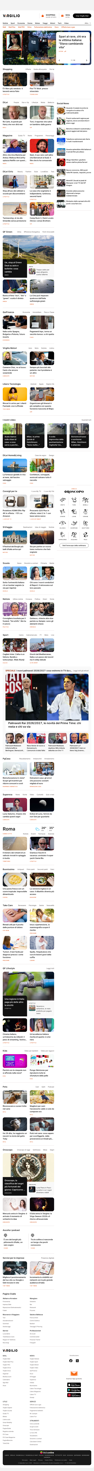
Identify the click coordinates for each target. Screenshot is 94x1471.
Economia (21, 23)
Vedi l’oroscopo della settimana (74, 545)
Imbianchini (37, 759)
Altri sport (34, 662)
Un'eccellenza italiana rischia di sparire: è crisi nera (40, 1037)
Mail (4, 27)
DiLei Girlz (8, 171)
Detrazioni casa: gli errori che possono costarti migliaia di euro (41, 781)
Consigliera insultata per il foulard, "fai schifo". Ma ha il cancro (14, 621)
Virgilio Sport (34, 1362)
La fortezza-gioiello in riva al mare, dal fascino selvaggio (14, 477)
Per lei (52, 69)
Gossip (32, 1397)
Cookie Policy (49, 1460)
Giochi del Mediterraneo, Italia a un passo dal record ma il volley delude (41, 657)
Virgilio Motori (10, 348)
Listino (51, 348)
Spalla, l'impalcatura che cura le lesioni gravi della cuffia (40, 954)
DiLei (5, 102)
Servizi (5, 1331)
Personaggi (50, 136)
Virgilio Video (34, 1368)
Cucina (5, 897)
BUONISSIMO (85, 1455)
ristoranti (33, 1307)
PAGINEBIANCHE (49, 1455)
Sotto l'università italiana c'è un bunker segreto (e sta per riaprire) (13, 585)
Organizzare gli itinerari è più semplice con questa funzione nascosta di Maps (42, 406)
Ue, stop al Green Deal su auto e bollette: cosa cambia (13, 267)
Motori (52, 23)
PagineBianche (7, 1440)
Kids (5, 1051)
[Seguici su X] (77, 1360)
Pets (5, 1087)
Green (7, 275)
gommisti (6, 1323)
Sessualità (50, 905)
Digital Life (50, 384)
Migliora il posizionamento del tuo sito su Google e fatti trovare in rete (14, 1280)
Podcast (51, 1087)
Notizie (5, 23)
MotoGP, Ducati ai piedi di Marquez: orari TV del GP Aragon (76, 183)
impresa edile (7, 1304)
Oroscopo (7, 1150)
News (30, 136)
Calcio (21, 635)
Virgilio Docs (7, 1371)
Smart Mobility (7, 1422)
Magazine (7, 135)
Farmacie (41, 834)
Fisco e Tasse (49, 312)
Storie (52, 599)
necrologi (6, 1343)
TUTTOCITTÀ (58, 1455)
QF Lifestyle (9, 968)
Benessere (22, 905)
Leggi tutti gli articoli (80, 671)
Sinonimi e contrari (31, 563)
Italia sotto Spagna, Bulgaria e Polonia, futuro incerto (14, 334)
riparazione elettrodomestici (12, 1307)
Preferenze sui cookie (61, 1460)
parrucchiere (34, 1317)
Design (51, 455)
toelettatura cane (8, 1337)
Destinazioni (27, 527)
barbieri (32, 1323)
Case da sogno (40, 455)
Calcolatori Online (35, 1441)
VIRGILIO (12, 1455)
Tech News (6, 409)
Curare (32, 960)
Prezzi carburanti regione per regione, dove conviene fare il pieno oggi (77, 120)
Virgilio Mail (6, 1359)
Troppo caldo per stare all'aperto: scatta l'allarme (42, 272)
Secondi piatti (42, 869)
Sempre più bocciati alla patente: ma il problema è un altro (41, 370)
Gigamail (5, 1374)
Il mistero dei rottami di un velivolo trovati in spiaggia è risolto (14, 855)
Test (52, 172)
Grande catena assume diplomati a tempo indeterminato (75, 193)
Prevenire (33, 933)
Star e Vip (25, 102)
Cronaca (29, 599)
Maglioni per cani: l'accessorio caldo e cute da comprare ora (42, 1109)
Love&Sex (44, 172)
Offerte (28, 69)
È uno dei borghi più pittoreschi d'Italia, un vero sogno (13, 1242)
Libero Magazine (35, 1391)
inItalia (32, 1382)
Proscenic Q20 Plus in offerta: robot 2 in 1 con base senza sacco (40, 513)
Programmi (39, 136)
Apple (41, 384)
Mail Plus (12, 27)
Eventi (33, 834)
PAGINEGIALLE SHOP (32, 1455)
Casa (4, 483)
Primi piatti (31, 869)
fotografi (33, 1343)
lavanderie (6, 1334)
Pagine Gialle (9, 1294)
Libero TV (33, 1394)
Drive (29, 27)
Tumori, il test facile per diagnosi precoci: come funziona (13, 954)
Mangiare (33, 1298)
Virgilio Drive (7, 1368)
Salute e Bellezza (36, 1315)
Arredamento (49, 759)
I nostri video (9, 420)
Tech (59, 23)
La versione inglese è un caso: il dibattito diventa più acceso (42, 891)
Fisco (32, 337)
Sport (13, 23)
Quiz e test (50, 795)
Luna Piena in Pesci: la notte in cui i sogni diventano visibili (44, 1190)
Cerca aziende (34, 1424)
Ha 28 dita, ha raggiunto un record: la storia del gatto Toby (15, 1136)
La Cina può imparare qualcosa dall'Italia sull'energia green (39, 298)
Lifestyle (6, 94)
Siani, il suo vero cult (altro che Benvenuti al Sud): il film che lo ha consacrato (41, 158)
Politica (37, 599)
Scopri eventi (34, 1427)
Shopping (6, 1404)
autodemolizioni (8, 1320)
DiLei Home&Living (12, 455)
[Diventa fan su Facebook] (71, 1360)
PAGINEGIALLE (20, 1455)
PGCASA (41, 1455)
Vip (31, 127)
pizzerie (32, 1310)
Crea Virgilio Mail (82, 16)
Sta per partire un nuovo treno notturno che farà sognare (40, 549)
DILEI (64, 1455)
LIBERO (7, 1455)
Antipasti (20, 869)
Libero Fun (33, 1416)
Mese (45, 1150)
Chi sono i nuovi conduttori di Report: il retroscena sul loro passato (42, 585)
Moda (43, 102)
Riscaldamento (24, 759)
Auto (30, 348)
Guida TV (21, 136)
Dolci (52, 869)
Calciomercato (31, 635)
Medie (52, 563)
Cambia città (7, 833)
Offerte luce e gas (68, 27)
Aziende (51, 834)
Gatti (43, 1087)
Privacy (40, 1460)
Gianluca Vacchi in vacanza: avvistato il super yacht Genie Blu (41, 855)
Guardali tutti (86, 420)
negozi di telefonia (9, 1340)
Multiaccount (7, 1376)
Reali (4, 127)
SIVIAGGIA (70, 1455)
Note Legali (33, 1460)
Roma (9, 829)
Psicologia (32, 905)
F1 (41, 635)
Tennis (61, 51)
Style (36, 172)
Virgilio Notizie (34, 1359)
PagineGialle (7, 1428)
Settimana (36, 1150)
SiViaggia (7, 527)
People (16, 102)
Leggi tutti (50, 968)
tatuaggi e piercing (36, 1326)
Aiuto (4, 1385)
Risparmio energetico (10, 786)
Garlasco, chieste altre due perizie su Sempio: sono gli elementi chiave (41, 621)
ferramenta (6, 1301)
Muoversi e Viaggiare (11, 1315)
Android (33, 384)
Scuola (6, 563)
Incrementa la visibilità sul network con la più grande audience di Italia (41, 1280)
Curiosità (6, 376)
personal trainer (35, 1340)
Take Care (8, 905)
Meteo (37, 23)
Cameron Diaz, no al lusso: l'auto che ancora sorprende (14, 370)
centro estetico (35, 1320)
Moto (37, 348)
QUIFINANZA (77, 1455)
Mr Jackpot (33, 1413)
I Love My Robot (35, 519)
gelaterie (33, 1301)
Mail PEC (21, 27)
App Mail (5, 1382)
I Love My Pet (49, 491)
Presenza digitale (47, 1258)
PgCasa (6, 758)
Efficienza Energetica (32, 232)
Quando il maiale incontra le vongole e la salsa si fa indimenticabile (77, 110)
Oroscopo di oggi (23, 1150)
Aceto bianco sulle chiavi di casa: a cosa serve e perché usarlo (11, 442)
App (31, 412)
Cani (37, 1087)
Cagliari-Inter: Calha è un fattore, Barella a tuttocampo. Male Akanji (14, 657)
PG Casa (5, 1434)
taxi (4, 1317)
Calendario (6, 1379)
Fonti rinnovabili (48, 232)
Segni (52, 1150)
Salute (41, 905)
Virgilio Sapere (7, 1407)
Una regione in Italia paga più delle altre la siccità (14, 1002)
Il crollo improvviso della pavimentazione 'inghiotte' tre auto (56, 442)
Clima (19, 232)
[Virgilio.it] (11, 15)
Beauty (20, 172)
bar (31, 1304)
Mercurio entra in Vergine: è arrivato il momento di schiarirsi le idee (15, 1216)
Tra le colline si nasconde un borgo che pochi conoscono (42, 1242)
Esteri (45, 599)
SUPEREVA (47, 1457)
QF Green (7, 232)
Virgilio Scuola (7, 1410)
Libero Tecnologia (12, 384)
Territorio (6, 861)
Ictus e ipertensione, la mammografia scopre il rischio (40, 927)
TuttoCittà (6, 1443)
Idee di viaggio (40, 527)
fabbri (5, 1310)
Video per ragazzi (47, 1051)
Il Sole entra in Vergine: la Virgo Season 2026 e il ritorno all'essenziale (41, 1216)
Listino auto (6, 1419)
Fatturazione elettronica (43, 27)
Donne (30, 23)
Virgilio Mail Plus (8, 1362)
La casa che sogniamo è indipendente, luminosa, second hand (40, 193)
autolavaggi (6, 1326)
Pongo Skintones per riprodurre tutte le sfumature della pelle (39, 1073)
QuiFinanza (8, 312)
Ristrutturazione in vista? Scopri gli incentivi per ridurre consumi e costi (14, 781)
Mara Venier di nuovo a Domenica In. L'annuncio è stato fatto (36, 748)
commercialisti (34, 1337)
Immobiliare (37, 312)
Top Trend (6, 1285)
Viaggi (45, 23)
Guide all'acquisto (40, 69)
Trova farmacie (34, 1430)
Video (66, 23)
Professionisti (35, 1331)
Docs (57, 27)
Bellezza (51, 102)
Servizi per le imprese (13, 1258)
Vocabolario (33, 1435)
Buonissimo (8, 869)
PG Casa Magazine (9, 1437)
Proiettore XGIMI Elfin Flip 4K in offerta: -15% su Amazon (14, 513)
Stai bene (6, 930)
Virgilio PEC (6, 1365)
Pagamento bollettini (36, 1410)
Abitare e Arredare (10, 1298)
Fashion (28, 172)
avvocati (32, 1334)
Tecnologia (34, 94)
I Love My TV (36, 491)
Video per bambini (31, 1051)
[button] (86, 60)
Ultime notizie (18, 599)
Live (52, 635)
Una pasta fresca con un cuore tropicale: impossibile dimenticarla (15, 891)
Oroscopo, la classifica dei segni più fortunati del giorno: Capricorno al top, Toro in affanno (15, 1185)
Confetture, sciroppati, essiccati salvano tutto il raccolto (40, 477)
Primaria (44, 563)
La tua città (33, 1432)
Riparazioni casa (35, 786)
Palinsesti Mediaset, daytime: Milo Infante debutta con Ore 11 (56, 748)
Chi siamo (25, 1460)
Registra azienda (8, 1431)
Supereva (7, 794)
